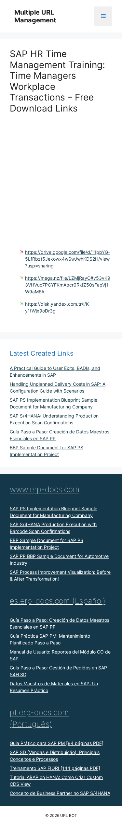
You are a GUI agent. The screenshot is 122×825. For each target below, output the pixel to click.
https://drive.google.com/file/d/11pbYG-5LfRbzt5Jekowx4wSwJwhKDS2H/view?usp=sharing (67, 258)
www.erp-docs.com (44, 489)
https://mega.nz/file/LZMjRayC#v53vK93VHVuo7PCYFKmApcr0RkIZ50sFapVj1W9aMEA (67, 284)
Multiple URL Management (35, 16)
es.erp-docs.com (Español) (57, 601)
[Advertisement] (61, 175)
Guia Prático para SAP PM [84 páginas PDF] (56, 743)
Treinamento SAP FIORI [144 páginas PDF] (55, 768)
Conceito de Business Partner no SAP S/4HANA (60, 793)
